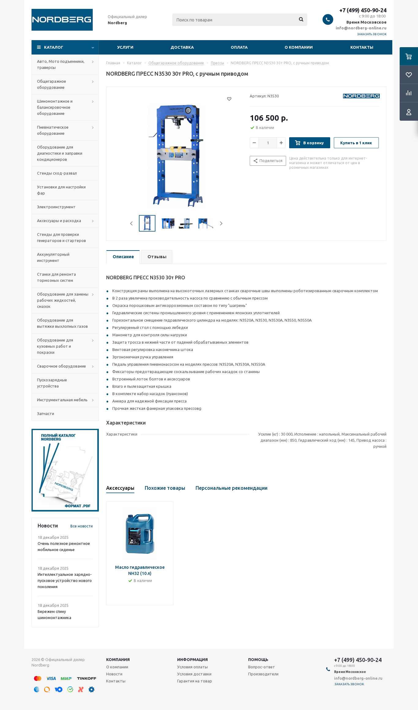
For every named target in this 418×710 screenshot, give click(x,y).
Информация (192, 659)
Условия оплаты (192, 667)
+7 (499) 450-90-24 (362, 10)
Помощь (258, 659)
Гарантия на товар (194, 681)
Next (221, 223)
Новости (114, 674)
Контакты (361, 47)
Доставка (182, 47)
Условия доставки (194, 674)
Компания (118, 659)
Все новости (81, 526)
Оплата (239, 47)
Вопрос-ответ (261, 667)
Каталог (53, 47)
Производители (263, 674)
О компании (299, 47)
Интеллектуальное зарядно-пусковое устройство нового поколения (65, 580)
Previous (131, 223)
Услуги (125, 47)
